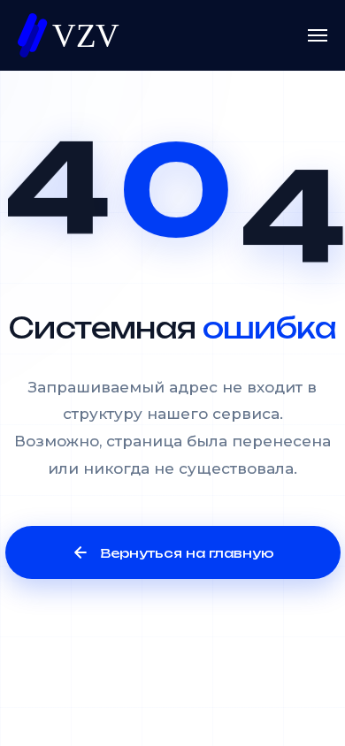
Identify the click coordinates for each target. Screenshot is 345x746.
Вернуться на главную (187, 552)
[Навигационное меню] (317, 35)
